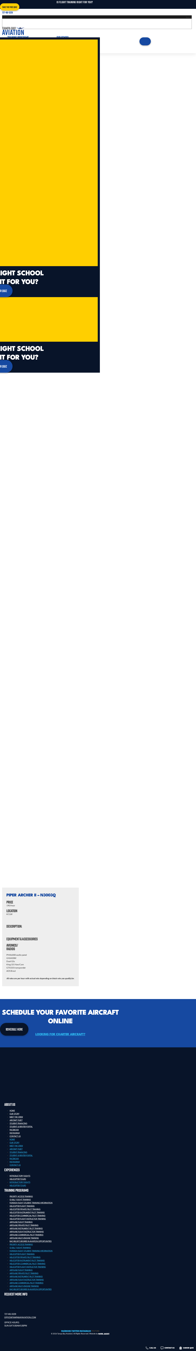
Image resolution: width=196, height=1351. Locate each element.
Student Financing (18, 1124)
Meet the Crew (16, 1117)
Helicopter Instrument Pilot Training (27, 1213)
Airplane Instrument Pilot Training (26, 1229)
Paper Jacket (103, 1334)
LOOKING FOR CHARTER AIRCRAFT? (60, 1034)
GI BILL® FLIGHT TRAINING (20, 1200)
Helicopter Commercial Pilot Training (27, 1216)
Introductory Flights (20, 1176)
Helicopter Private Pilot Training (25, 1209)
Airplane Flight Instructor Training (27, 1232)
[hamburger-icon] (145, 41)
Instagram (15, 1133)
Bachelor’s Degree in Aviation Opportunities (31, 1241)
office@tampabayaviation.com (20, 1318)
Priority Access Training (21, 1197)
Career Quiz (188, 1348)
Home (12, 1111)
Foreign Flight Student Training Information (31, 1203)
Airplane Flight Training (21, 1222)
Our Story (14, 1114)
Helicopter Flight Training (22, 1206)
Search (189, 17)
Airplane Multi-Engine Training (24, 1238)
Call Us (152, 1348)
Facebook (14, 1130)
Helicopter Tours (18, 1179)
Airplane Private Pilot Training (24, 1225)
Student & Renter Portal (21, 1127)
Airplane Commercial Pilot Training (26, 1235)
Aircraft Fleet (16, 1120)
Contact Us (15, 1136)
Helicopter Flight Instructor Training (28, 1219)
